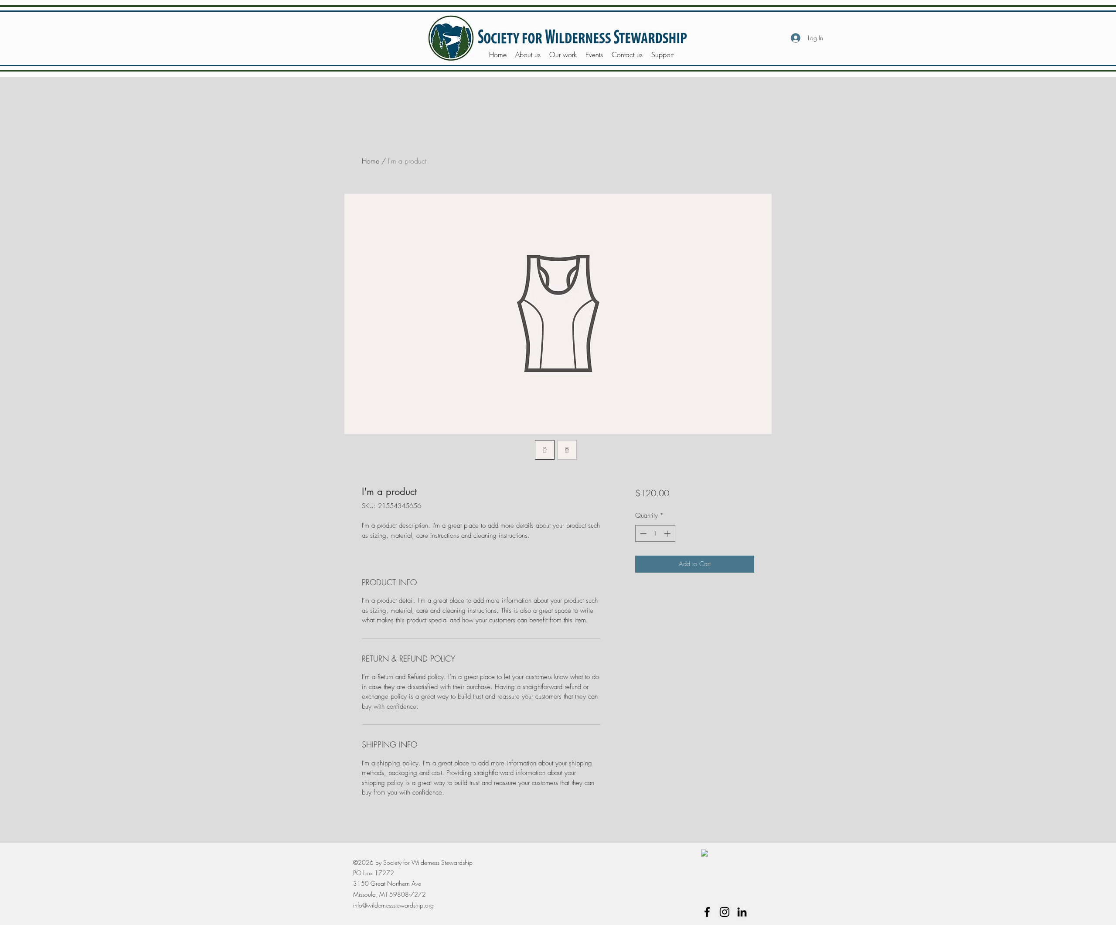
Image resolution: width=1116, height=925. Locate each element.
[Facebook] (707, 911)
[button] (528, 54)
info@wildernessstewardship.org (393, 905)
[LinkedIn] (742, 911)
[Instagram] (724, 911)
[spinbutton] (655, 534)
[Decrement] (642, 534)
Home (370, 161)
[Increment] (668, 534)
